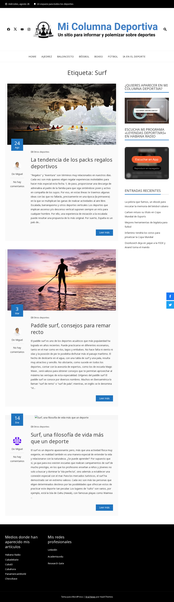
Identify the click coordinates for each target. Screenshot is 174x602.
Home (32, 56)
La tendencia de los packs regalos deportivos (71, 163)
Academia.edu (55, 556)
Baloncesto (65, 56)
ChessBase (11, 578)
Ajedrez (46, 56)
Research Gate (56, 563)
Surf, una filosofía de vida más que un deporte (67, 438)
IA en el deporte (134, 56)
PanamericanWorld (15, 573)
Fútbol (113, 56)
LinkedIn (52, 549)
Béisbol (84, 56)
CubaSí (9, 564)
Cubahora (10, 569)
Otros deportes (41, 151)
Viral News (90, 596)
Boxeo (98, 56)
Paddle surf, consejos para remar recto (71, 329)
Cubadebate (12, 559)
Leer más (104, 232)
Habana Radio (13, 554)
